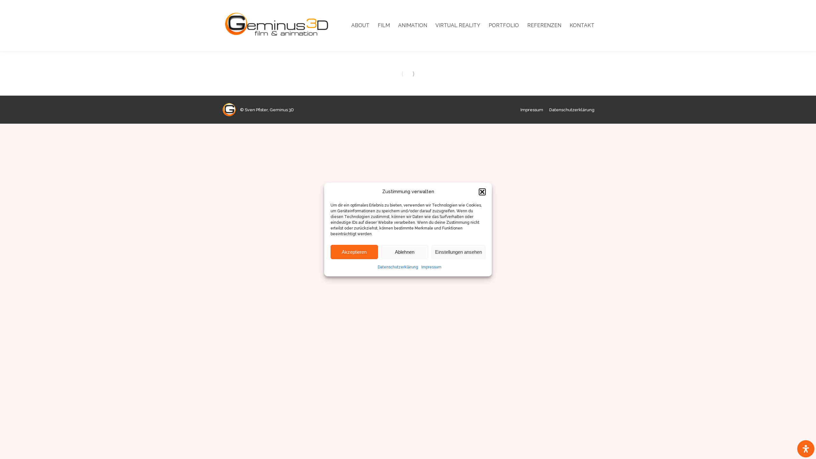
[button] (482, 192)
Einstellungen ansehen (458, 252)
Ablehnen (404, 252)
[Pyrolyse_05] (408, 73)
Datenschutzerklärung (398, 267)
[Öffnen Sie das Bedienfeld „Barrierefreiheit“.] (805, 448)
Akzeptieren (354, 252)
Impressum (431, 267)
